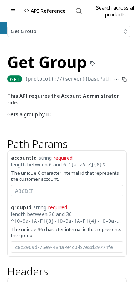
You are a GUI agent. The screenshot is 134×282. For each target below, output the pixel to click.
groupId (21, 207)
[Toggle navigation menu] (13, 11)
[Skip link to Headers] (2, 271)
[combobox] (67, 190)
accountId (24, 157)
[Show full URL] (116, 79)
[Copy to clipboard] (124, 79)
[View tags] (92, 64)
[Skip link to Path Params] (2, 144)
